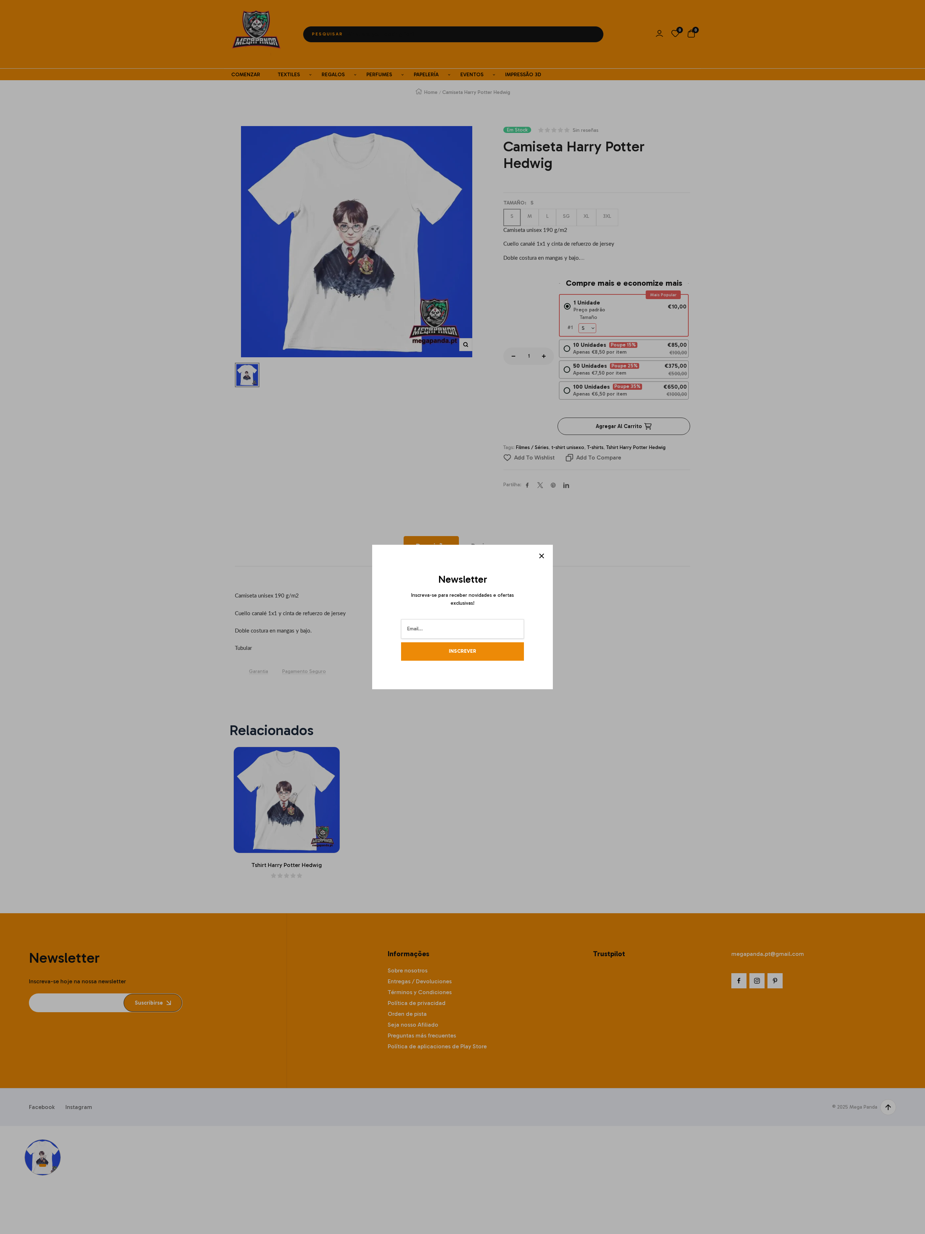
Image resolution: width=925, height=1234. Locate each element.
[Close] (541, 555)
